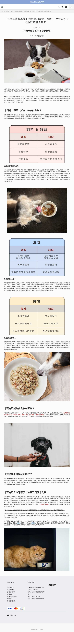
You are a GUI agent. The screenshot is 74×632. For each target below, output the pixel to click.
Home (4, 11)
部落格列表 (9, 11)
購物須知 (9, 598)
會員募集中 (10, 594)
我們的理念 (10, 587)
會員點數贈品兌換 (12, 596)
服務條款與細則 (11, 601)
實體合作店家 (11, 592)
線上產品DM (11, 590)
